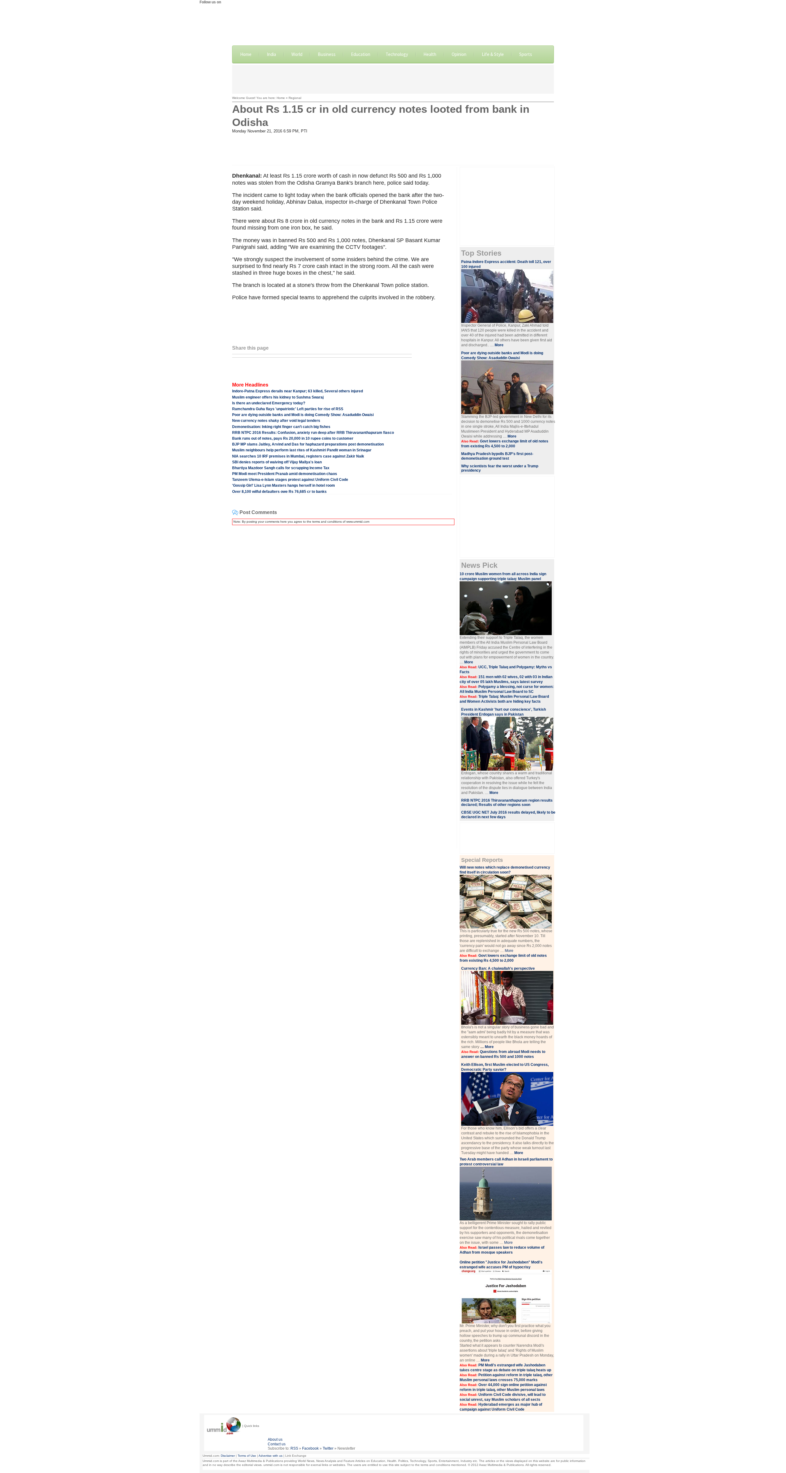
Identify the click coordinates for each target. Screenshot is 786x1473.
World (296, 54)
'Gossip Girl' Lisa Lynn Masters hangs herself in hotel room (283, 485)
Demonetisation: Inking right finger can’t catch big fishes (281, 427)
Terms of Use (247, 1455)
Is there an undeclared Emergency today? (268, 403)
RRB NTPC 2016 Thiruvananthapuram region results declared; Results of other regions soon (507, 802)
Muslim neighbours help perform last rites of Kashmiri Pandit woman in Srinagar (302, 450)
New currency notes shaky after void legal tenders (276, 420)
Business (327, 54)
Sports (525, 54)
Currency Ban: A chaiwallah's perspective (498, 968)
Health (429, 54)
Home (245, 54)
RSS (294, 1448)
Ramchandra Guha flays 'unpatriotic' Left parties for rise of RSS (287, 409)
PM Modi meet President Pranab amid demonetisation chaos (284, 474)
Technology (397, 54)
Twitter (328, 1448)
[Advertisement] (393, 78)
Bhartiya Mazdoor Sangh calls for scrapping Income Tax (280, 468)
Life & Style (493, 54)
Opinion (459, 54)
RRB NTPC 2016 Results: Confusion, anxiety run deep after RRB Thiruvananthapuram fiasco (313, 432)
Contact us (277, 1444)
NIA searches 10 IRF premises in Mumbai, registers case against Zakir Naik (298, 456)
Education (360, 54)
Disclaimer (228, 1455)
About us (275, 1439)
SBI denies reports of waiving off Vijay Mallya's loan (277, 462)
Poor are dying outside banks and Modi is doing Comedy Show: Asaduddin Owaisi (303, 415)
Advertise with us (270, 1455)
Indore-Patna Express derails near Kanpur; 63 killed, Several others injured (297, 391)
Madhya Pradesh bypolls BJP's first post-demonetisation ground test (497, 456)
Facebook (310, 1448)
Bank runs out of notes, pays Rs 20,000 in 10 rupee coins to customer (292, 438)
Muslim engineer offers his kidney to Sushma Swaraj (278, 397)
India (271, 54)
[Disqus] (342, 607)
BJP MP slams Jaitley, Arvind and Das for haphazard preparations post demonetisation (308, 444)
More (509, 951)
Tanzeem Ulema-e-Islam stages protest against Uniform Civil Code (290, 479)
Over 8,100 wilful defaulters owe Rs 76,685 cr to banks (279, 491)
